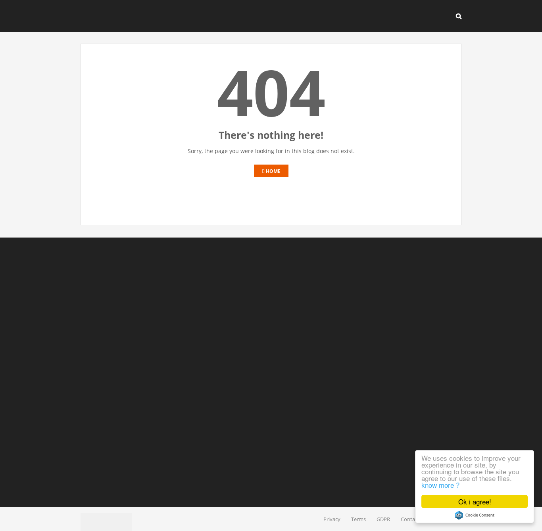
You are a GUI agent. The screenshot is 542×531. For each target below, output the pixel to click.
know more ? (440, 485)
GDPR (383, 519)
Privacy (331, 519)
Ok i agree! (474, 501)
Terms (358, 519)
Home (273, 171)
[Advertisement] (271, 372)
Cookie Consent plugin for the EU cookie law (474, 515)
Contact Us (414, 519)
